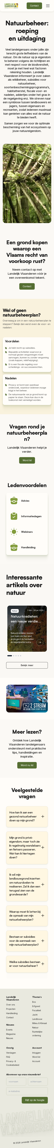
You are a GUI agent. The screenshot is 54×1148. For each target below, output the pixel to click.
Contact (34, 5)
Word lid (27, 460)
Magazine (11, 1034)
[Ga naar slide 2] (13, 655)
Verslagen (11, 1053)
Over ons (10, 1004)
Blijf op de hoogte (34, 1100)
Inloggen (36, 1053)
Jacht (34, 1014)
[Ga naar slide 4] (18, 655)
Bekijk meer (27, 665)
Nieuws (9, 1038)
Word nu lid (27, 765)
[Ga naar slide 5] (20, 655)
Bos (34, 1002)
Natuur (35, 1027)
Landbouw (37, 1019)
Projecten (10, 1009)
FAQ (8, 1057)
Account (36, 1061)
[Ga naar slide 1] (9, 655)
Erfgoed (36, 1006)
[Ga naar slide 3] (16, 655)
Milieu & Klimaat (39, 1023)
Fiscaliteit (36, 1010)
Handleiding (12, 1013)
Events (9, 1029)
